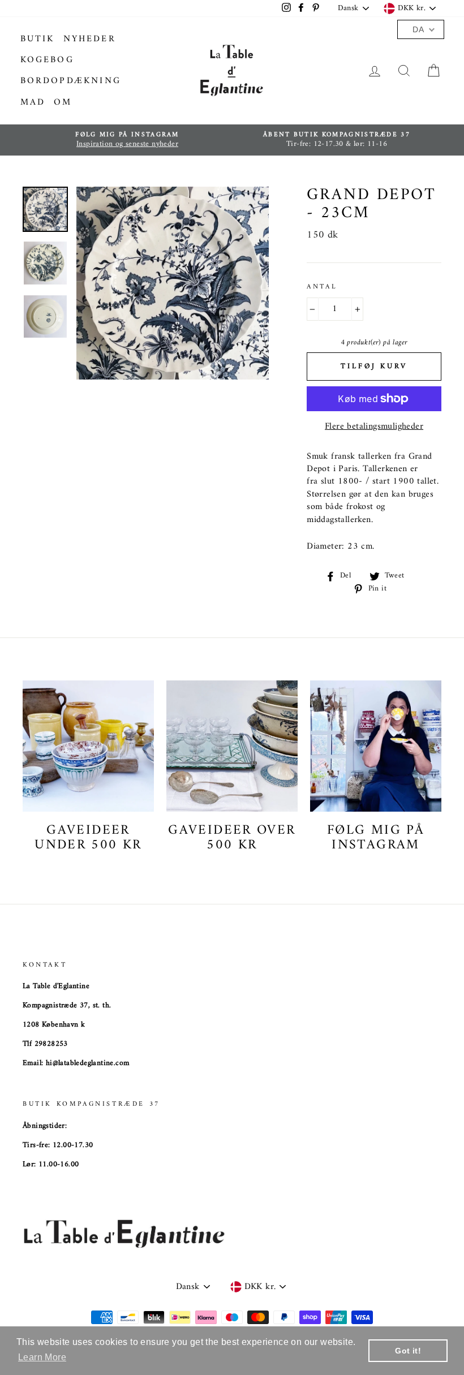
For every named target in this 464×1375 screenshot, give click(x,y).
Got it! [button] (408, 1350)
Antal (322, 287)
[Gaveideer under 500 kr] (88, 746)
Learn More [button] (42, 1357)
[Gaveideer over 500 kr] (232, 746)
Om (63, 102)
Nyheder (89, 39)
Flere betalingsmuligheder (374, 426)
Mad (33, 102)
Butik (37, 39)
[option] (127, 140)
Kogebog (47, 60)
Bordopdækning (71, 81)
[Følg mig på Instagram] (375, 746)
